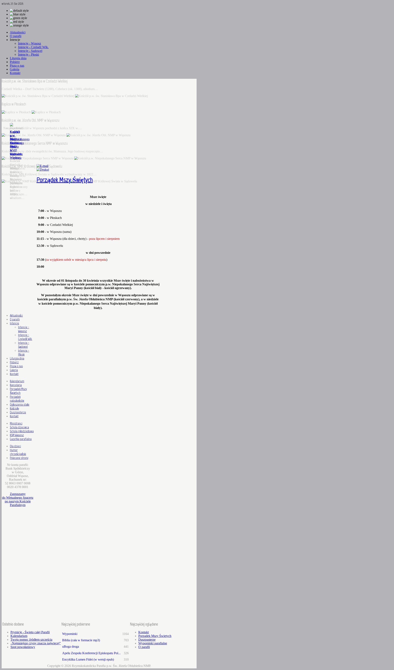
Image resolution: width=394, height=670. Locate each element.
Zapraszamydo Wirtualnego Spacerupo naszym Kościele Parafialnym (17, 499)
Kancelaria (16, 385)
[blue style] (17, 14)
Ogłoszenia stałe (19, 404)
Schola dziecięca (19, 427)
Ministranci (16, 423)
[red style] (17, 22)
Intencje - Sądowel (23, 345)
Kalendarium (17, 381)
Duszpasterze (18, 412)
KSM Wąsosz (17, 435)
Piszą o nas (16, 366)
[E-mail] (42, 166)
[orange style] (19, 25)
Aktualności (16, 315)
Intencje (14, 323)
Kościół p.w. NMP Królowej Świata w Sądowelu (16, 143)
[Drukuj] (43, 169)
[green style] (18, 18)
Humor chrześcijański (18, 452)
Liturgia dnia (17, 358)
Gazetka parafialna (21, 439)
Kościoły (14, 408)
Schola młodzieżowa (22, 431)
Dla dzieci (15, 446)
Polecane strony (19, 458)
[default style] (19, 11)
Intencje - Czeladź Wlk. (25, 337)
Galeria (14, 370)
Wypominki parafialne (152, 643)
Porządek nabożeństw (17, 398)
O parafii (15, 319)
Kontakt (14, 374)
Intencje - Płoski (23, 352)
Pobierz (14, 362)
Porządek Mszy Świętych (65, 180)
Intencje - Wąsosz (23, 329)
